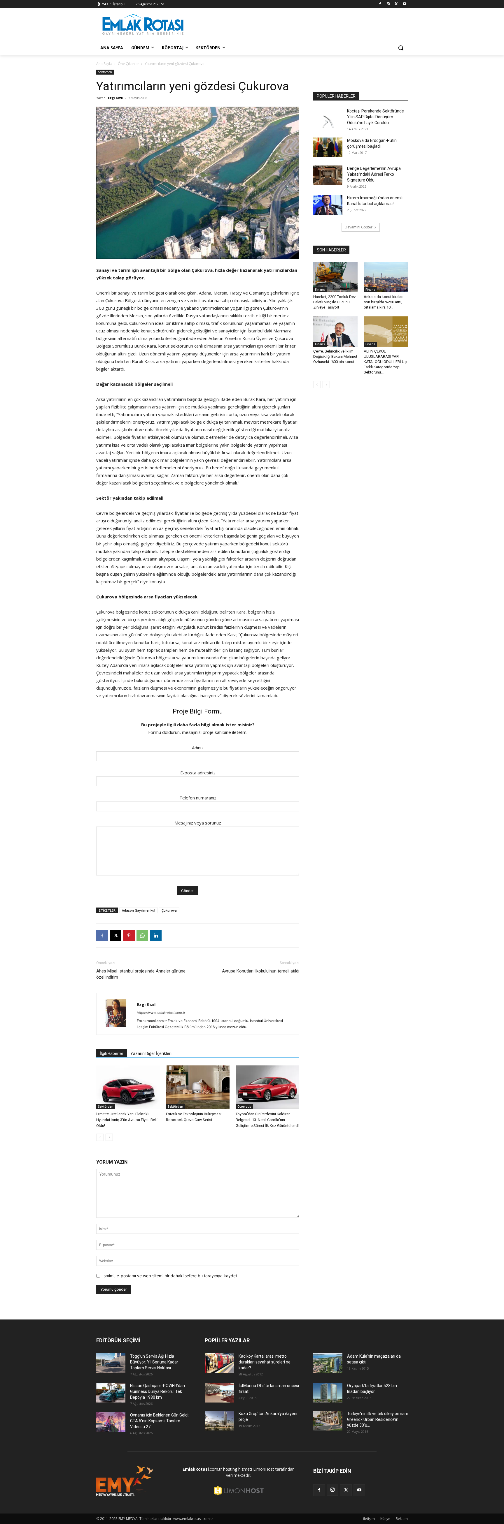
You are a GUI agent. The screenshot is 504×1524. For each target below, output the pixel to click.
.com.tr (202, 1469)
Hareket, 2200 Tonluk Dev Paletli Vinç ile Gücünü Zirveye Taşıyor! (334, 302)
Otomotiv (244, 1106)
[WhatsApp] (142, 935)
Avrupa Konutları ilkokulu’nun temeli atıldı (260, 971)
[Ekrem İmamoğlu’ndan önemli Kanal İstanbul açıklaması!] (327, 205)
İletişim (369, 1518)
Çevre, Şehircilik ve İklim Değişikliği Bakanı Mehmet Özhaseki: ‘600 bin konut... (335, 356)
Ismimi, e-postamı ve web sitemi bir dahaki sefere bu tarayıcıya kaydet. (170, 1275)
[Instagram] (388, 4)
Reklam (402, 1518)
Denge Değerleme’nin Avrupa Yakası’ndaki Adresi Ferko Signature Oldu (374, 174)
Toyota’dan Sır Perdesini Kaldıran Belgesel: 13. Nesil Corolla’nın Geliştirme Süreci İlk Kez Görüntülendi (267, 1120)
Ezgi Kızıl (115, 98)
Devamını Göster (358, 227)
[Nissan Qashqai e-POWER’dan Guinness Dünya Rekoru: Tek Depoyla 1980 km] (110, 1393)
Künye (385, 1518)
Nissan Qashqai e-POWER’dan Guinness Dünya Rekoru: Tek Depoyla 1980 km (157, 1391)
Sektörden (105, 72)
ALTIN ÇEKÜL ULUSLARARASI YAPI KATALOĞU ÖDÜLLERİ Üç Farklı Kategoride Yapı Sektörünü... (385, 361)
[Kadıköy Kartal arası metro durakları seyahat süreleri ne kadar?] (219, 1363)
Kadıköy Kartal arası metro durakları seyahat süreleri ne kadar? (264, 1362)
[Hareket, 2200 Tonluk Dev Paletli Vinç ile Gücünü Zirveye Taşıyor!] (335, 277)
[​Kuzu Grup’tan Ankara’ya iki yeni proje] (219, 1421)
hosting (230, 1469)
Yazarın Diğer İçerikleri (151, 1053)
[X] (396, 4)
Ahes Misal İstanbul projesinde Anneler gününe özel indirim (141, 974)
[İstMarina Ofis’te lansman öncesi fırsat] (219, 1393)
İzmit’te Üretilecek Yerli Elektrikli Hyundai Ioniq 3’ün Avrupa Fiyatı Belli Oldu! (127, 1120)
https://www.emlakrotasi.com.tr (161, 1013)
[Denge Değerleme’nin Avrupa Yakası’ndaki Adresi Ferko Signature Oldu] (327, 175)
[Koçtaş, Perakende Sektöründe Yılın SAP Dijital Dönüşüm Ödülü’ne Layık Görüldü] (327, 118)
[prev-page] (100, 1137)
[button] (401, 48)
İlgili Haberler (111, 1053)
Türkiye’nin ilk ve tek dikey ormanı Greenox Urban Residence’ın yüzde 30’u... (377, 1419)
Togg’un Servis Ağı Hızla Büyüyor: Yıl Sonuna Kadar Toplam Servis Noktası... (154, 1362)
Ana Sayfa (104, 63)
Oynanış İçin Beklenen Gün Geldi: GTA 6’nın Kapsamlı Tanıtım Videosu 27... (159, 1421)
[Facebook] (380, 4)
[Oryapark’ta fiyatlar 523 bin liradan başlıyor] (327, 1393)
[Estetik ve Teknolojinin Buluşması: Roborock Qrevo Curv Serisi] (198, 1087)
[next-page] (109, 1137)
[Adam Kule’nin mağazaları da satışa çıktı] (327, 1363)
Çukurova (169, 910)
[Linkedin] (156, 935)
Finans (320, 290)
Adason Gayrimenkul (138, 910)
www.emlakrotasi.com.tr (193, 1518)
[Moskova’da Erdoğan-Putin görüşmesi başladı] (327, 148)
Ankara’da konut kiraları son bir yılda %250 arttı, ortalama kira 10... (383, 302)
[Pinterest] (129, 935)
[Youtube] (404, 4)
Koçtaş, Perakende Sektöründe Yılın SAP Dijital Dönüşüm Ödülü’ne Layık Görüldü (375, 117)
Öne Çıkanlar (128, 63)
